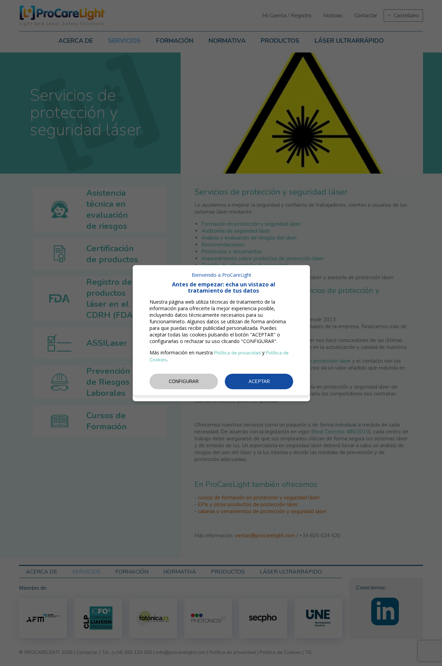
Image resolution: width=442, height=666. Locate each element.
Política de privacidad (237, 353)
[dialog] (221, 333)
